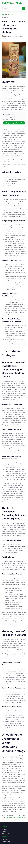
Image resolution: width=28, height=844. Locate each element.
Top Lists (4, 831)
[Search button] (23, 8)
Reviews (4, 829)
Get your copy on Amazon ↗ (14, 123)
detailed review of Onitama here (16, 817)
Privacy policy (6, 841)
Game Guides (6, 833)
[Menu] (25, 2)
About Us (4, 839)
